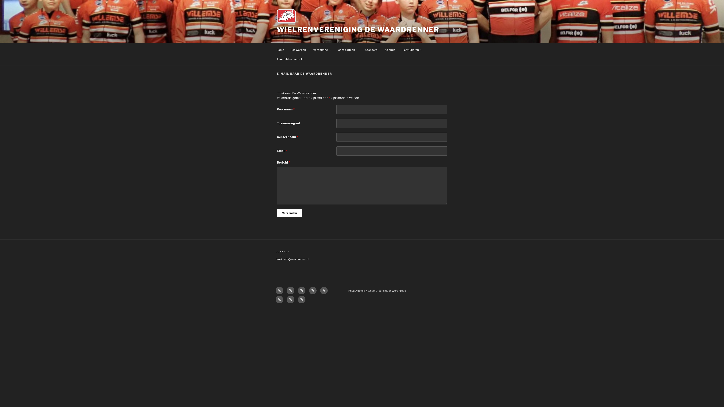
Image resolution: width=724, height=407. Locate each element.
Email (282, 151)
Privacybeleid (356, 290)
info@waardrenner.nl (296, 259)
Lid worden (298, 49)
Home (280, 49)
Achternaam (287, 137)
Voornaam (286, 109)
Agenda (390, 49)
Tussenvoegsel (288, 123)
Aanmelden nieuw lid (290, 59)
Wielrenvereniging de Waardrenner (358, 29)
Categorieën (346, 49)
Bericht (283, 162)
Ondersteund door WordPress (387, 290)
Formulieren (411, 49)
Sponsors (371, 49)
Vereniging (320, 49)
